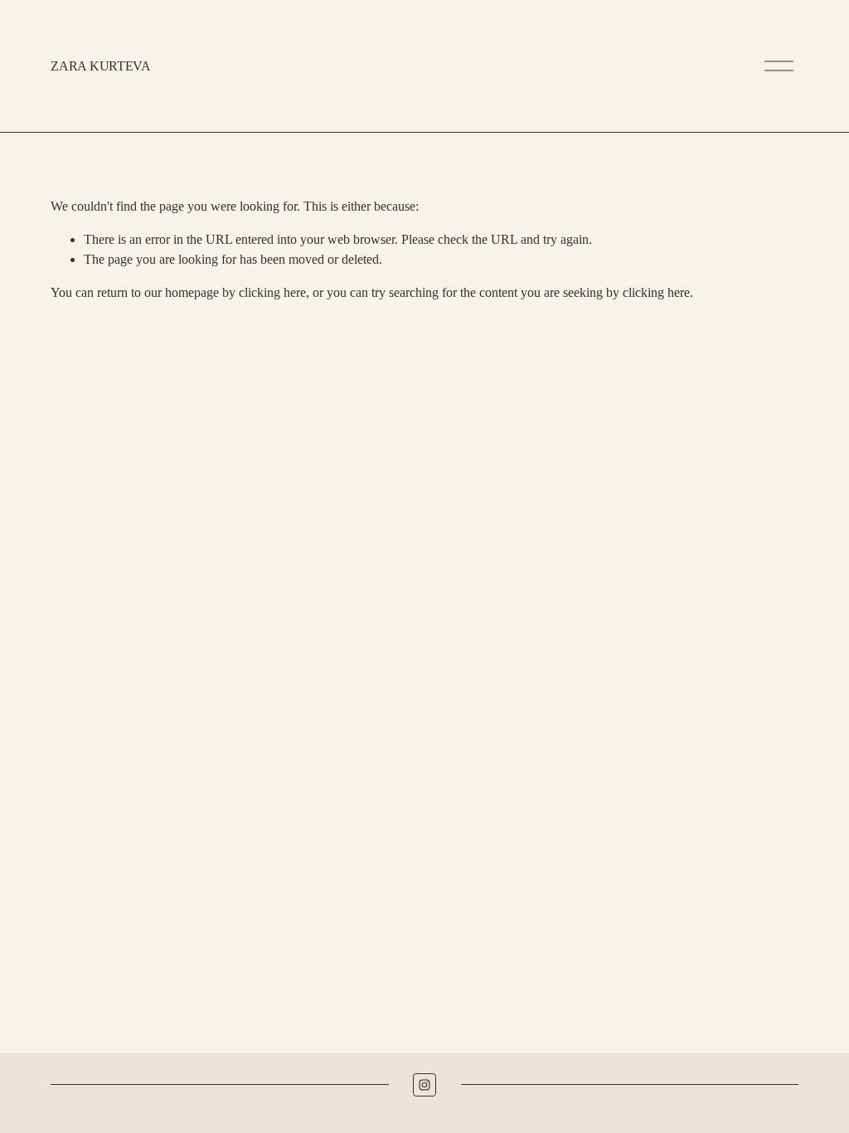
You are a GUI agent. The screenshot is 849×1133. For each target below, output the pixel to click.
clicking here (272, 292)
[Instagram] (424, 1085)
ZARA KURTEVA (100, 66)
